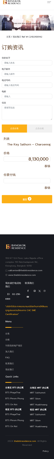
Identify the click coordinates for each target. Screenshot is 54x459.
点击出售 (14, 128)
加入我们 (9, 351)
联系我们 (9, 363)
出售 (7, 333)
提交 (25, 199)
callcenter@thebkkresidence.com (25, 270)
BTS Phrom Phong (14, 398)
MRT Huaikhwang (38, 404)
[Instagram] (45, 290)
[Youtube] (28, 296)
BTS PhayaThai (12, 392)
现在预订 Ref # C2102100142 (27, 36)
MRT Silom (35, 398)
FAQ (7, 357)
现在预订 (9, 369)
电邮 (4, 91)
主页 (8, 36)
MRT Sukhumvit (37, 392)
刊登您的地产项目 (13, 345)
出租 (7, 339)
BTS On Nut (11, 404)
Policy (46, 451)
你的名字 (6, 57)
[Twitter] (35, 290)
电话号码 (6, 80)
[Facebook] (28, 290)
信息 (4, 102)
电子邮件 (6, 69)
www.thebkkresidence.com (22, 275)
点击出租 (39, 128)
